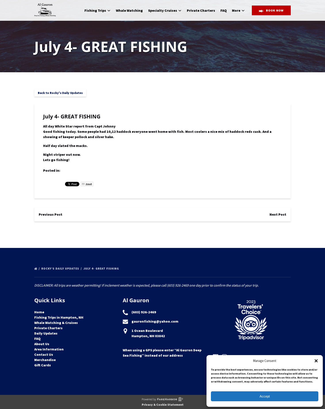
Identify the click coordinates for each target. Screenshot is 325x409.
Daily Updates (45, 333)
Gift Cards (42, 365)
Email (88, 184)
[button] (316, 361)
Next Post (278, 214)
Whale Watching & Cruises (56, 322)
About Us (41, 344)
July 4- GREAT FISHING (101, 268)
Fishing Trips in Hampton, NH (58, 317)
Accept (265, 396)
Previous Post (50, 214)
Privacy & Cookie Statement (163, 405)
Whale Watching (129, 10)
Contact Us (43, 354)
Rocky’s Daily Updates (60, 268)
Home (39, 312)
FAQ (223, 10)
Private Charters (201, 10)
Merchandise (45, 360)
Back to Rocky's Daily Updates (60, 93)
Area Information (49, 349)
